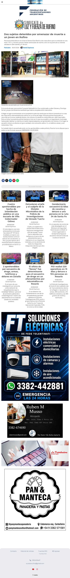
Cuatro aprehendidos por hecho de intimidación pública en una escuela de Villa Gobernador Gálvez (11, 213)
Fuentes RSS (42, 551)
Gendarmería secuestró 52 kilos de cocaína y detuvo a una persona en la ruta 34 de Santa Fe (58, 210)
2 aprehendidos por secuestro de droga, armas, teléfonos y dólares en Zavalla (11, 271)
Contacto (13, 551)
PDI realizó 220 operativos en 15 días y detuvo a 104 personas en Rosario (58, 271)
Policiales (7, 48)
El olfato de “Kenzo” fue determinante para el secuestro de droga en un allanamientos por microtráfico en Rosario (34, 275)
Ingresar (57, 551)
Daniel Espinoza (28, 48)
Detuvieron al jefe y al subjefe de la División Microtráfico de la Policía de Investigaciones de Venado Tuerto (35, 211)
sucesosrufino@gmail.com (35, 563)
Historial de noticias (27, 551)
